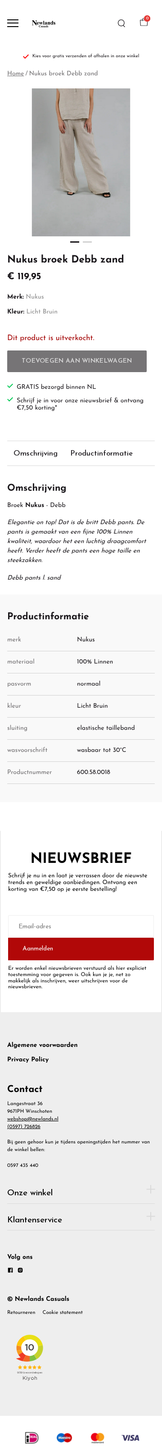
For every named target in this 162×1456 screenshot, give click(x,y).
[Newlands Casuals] (43, 23)
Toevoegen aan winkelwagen (77, 361)
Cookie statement (63, 1312)
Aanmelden (37, 948)
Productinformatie (101, 453)
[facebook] (10, 1271)
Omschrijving (36, 453)
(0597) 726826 (23, 1126)
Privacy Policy (28, 1059)
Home (15, 73)
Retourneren (21, 1312)
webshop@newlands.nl (32, 1119)
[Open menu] (12, 23)
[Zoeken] (121, 23)
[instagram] (20, 1271)
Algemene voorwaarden (42, 1045)
